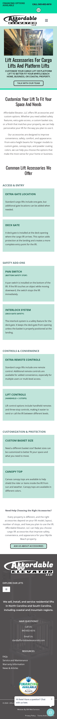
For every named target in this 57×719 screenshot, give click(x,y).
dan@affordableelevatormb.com (28, 640)
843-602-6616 (44, 4)
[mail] (38, 10)
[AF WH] (28, 560)
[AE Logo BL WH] (20, 16)
